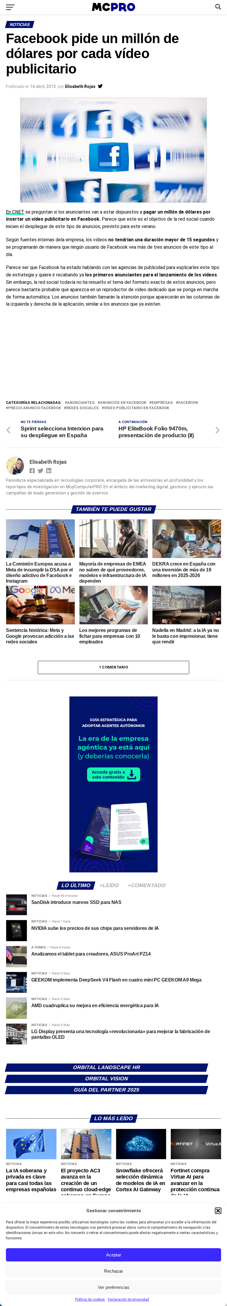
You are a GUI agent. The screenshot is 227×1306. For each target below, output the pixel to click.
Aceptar (113, 1254)
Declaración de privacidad (128, 1299)
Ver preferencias (113, 1287)
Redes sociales (82, 408)
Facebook (188, 403)
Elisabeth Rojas (80, 86)
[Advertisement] (113, 355)
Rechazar (113, 1271)
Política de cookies (90, 1299)
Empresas (162, 403)
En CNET (15, 212)
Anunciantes (81, 403)
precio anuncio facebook (34, 408)
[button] (218, 1211)
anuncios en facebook (123, 403)
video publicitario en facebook (136, 408)
